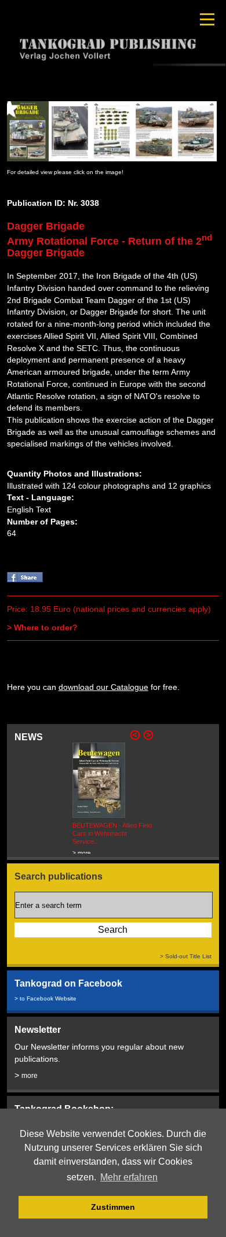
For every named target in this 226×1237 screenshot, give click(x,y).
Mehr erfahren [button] (129, 1177)
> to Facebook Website (45, 998)
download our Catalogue (103, 687)
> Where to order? (42, 627)
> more (81, 853)
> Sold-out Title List (186, 956)
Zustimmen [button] (113, 1207)
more (29, 1076)
